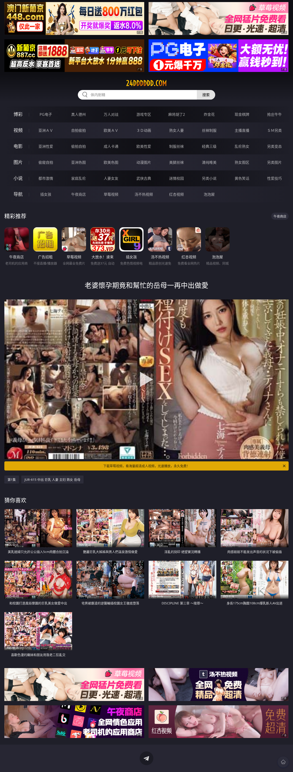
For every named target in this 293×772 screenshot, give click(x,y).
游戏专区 (143, 114)
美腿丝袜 (176, 162)
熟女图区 (242, 162)
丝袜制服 (209, 130)
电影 (18, 146)
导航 (18, 194)
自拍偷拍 (78, 130)
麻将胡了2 (176, 114)
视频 (18, 130)
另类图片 (274, 162)
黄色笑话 (242, 178)
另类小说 (209, 178)
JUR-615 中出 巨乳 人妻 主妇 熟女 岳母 (52, 479)
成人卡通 (111, 146)
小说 (18, 178)
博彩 (18, 114)
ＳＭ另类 (274, 130)
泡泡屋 (209, 194)
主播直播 (242, 130)
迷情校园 (176, 178)
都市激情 (45, 178)
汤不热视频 (144, 194)
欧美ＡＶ (111, 130)
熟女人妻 (176, 130)
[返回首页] (283, 761)
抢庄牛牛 (274, 114)
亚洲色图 (78, 162)
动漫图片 (143, 162)
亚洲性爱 (45, 146)
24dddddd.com (146, 83)
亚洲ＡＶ (45, 130)
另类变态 (274, 146)
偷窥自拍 (45, 162)
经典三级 (209, 146)
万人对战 (111, 114)
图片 (18, 162)
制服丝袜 (176, 146)
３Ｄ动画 (143, 130)
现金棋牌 (242, 114)
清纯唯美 (209, 162)
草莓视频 (111, 194)
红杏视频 (176, 194)
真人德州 (78, 114)
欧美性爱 (143, 146)
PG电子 (46, 114)
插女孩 (45, 194)
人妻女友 (111, 178)
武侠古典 (143, 178)
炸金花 (209, 114)
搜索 (206, 94)
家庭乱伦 (78, 178)
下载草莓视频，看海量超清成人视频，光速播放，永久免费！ (146, 466)
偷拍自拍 (78, 146)
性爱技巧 (274, 178)
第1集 (12, 479)
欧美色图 (111, 162)
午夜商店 (78, 194)
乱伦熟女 (242, 146)
